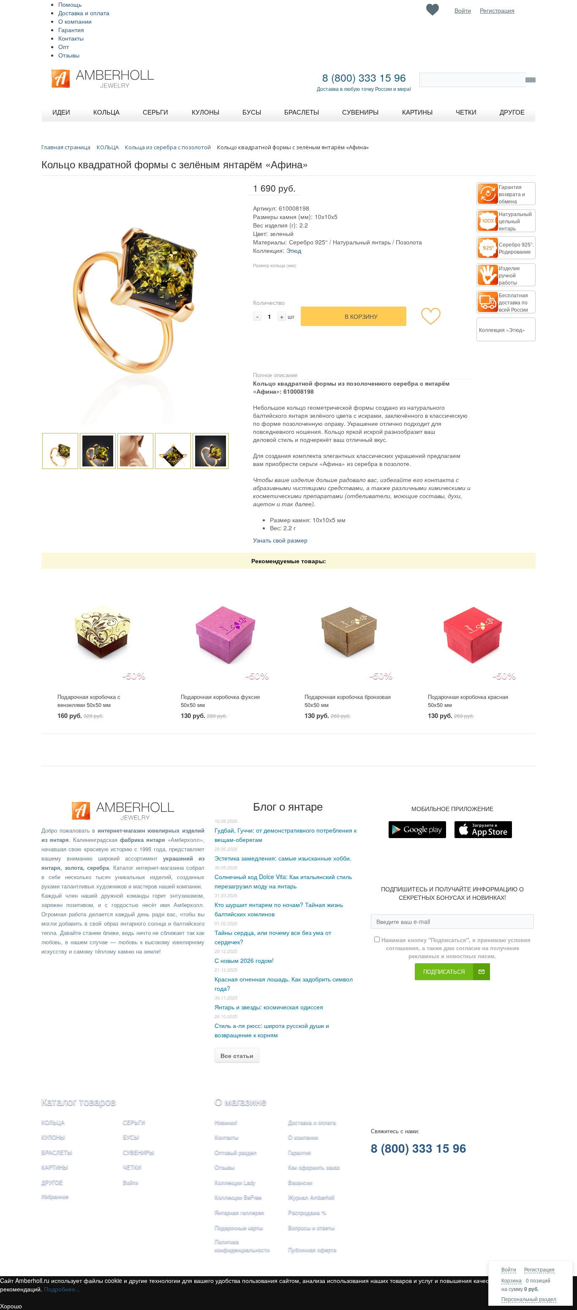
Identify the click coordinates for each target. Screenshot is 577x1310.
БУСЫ (131, 1137)
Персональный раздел (528, 1298)
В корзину (361, 316)
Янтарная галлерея (239, 1212)
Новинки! (226, 1122)
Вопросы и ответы (311, 1227)
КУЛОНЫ (53, 1137)
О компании (75, 21)
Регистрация (539, 1269)
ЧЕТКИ (132, 1167)
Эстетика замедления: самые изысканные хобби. (283, 858)
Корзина (511, 1280)
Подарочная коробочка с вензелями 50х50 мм (88, 701)
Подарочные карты (239, 1227)
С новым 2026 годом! (244, 960)
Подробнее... (62, 1289)
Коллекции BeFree (238, 1197)
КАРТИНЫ (54, 1167)
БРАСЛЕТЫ (56, 1152)
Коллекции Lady (235, 1182)
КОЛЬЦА (53, 1122)
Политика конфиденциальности (242, 1245)
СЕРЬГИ (134, 1122)
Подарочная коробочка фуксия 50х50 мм (220, 701)
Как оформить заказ (314, 1167)
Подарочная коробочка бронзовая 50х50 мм (348, 701)
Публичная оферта (312, 1249)
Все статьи (236, 1055)
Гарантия (71, 29)
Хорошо (11, 1306)
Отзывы (68, 55)
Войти (508, 1269)
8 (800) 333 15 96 (364, 77)
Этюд (293, 250)
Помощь (70, 4)
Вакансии (300, 1182)
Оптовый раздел (236, 1152)
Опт (63, 46)
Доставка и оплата (83, 12)
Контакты (71, 38)
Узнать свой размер (280, 540)
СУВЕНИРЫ (138, 1152)
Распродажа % (307, 1212)
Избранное (54, 1196)
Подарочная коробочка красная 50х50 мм (468, 701)
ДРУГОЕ (52, 1182)
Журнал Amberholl (311, 1197)
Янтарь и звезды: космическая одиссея (269, 1007)
